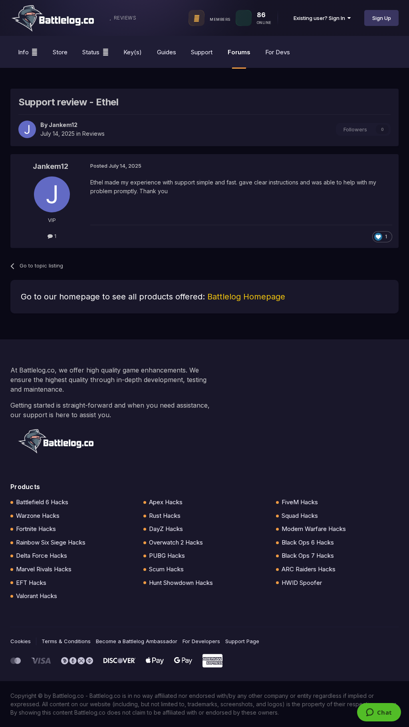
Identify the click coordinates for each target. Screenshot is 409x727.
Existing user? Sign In (320, 18)
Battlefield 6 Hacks (42, 502)
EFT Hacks (31, 582)
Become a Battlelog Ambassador (136, 641)
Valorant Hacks (36, 596)
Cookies (20, 641)
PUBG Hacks (167, 555)
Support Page (242, 641)
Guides (166, 52)
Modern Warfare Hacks (314, 529)
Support (201, 52)
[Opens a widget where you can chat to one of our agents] (379, 713)
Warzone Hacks (38, 515)
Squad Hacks (300, 515)
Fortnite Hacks (36, 529)
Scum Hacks (166, 569)
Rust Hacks (165, 515)
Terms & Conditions (66, 641)
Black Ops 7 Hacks (308, 555)
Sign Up (381, 18)
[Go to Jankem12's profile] (27, 129)
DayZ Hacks (166, 529)
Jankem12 (63, 124)
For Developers (201, 641)
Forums (239, 52)
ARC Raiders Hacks (309, 569)
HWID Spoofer (302, 582)
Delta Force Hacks (41, 555)
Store (60, 52)
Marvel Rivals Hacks (43, 569)
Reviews (93, 133)
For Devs (277, 52)
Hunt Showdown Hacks (181, 582)
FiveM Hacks (300, 502)
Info (23, 52)
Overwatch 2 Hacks (176, 542)
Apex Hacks (166, 502)
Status (90, 52)
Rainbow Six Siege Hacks (50, 542)
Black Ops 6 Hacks (308, 542)
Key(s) (132, 52)
